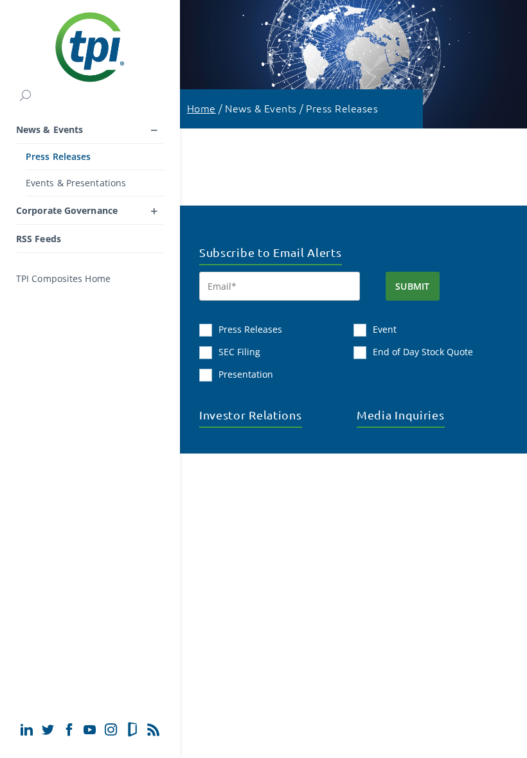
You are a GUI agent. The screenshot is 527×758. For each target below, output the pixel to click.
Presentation (246, 374)
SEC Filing (239, 352)
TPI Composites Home (63, 278)
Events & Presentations (76, 183)
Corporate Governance (67, 210)
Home (201, 108)
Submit (412, 286)
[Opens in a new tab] (27, 729)
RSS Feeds (38, 239)
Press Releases (58, 156)
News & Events (49, 129)
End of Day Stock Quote (423, 352)
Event (385, 329)
